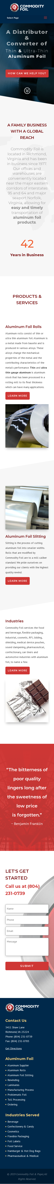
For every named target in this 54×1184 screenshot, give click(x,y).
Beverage (13, 1121)
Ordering (12, 1104)
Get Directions (13, 1048)
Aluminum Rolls (17, 1070)
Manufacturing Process (21, 1090)
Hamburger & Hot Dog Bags (24, 1151)
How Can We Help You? (27, 73)
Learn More (17, 395)
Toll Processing (16, 1099)
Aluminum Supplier (18, 1065)
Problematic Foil (17, 1094)
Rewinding (13, 1080)
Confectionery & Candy (21, 1126)
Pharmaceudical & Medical (23, 1156)
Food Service (15, 1146)
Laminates (13, 1085)
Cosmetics (13, 1131)
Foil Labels (14, 1141)
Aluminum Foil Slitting (20, 1075)
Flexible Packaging (18, 1136)
